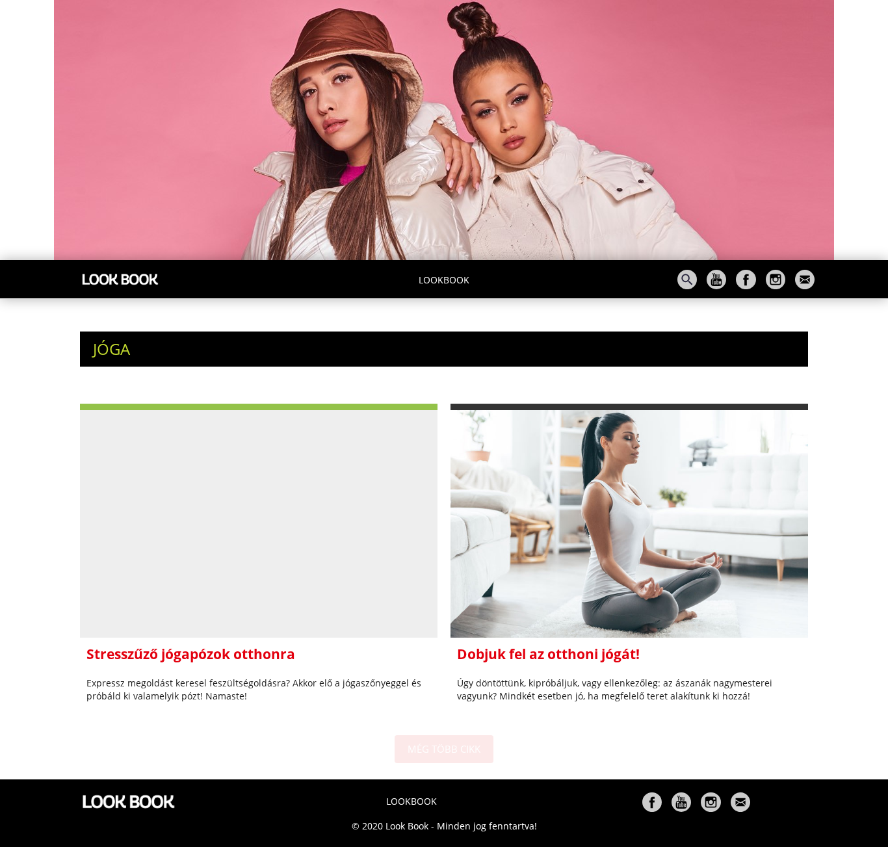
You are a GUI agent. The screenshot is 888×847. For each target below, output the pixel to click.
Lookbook (444, 280)
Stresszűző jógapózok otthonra (190, 654)
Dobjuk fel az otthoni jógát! (548, 654)
